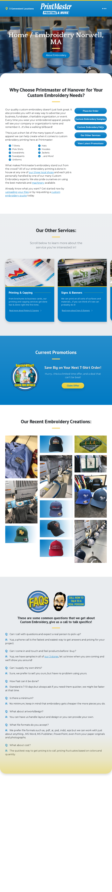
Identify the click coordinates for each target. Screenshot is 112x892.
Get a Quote (46, 852)
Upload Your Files (48, 847)
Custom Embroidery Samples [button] (90, 119)
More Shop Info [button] (64, 815)
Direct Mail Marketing (15, 857)
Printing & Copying (14, 847)
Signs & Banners (13, 852)
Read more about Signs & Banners (76, 310)
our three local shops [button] (41, 172)
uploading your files (17, 192)
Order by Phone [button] (47, 857)
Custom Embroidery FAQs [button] (90, 127)
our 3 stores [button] (51, 656)
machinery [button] (38, 182)
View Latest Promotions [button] (91, 143)
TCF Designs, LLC (74, 886)
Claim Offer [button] (73, 385)
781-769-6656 (46, 815)
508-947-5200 (55, 823)
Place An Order (90, 110)
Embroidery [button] (80, 861)
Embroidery (10, 866)
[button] (22, 377)
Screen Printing (12, 861)
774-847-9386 (45, 831)
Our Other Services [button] (90, 135)
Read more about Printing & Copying (24, 310)
